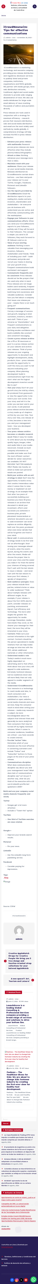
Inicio (3, 15)
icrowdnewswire (20, 916)
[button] (34, 1280)
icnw (13, 38)
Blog (6, 878)
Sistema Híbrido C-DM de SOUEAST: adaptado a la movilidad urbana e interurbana (16, 1161)
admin (8, 38)
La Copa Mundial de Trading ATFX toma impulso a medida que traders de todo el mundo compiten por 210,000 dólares (18, 1137)
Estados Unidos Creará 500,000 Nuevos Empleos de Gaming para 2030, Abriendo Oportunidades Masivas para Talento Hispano (18, 1218)
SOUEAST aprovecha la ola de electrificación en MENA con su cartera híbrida (16, 1183)
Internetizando (7, 1247)
